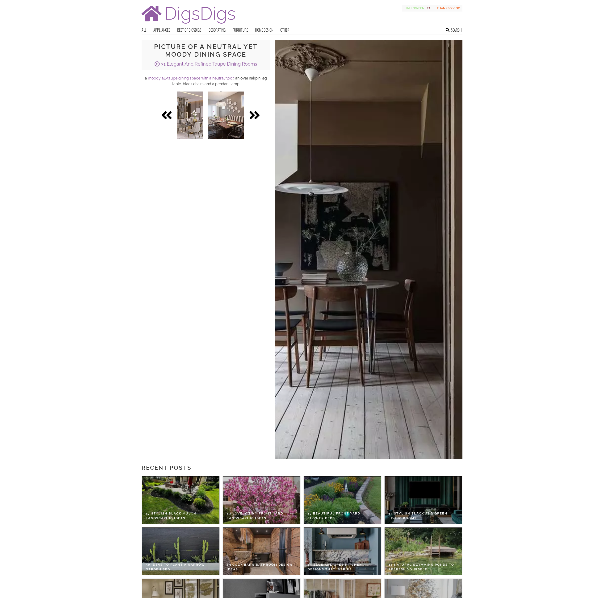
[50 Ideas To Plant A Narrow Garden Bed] (180, 551)
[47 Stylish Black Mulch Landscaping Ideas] (180, 500)
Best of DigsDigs (189, 30)
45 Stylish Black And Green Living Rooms (418, 516)
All (144, 30)
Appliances (161, 30)
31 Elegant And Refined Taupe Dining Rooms (208, 64)
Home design (264, 30)
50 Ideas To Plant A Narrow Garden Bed (175, 567)
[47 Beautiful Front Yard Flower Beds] (342, 500)
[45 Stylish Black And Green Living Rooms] (423, 500)
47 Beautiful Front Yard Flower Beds (334, 516)
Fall (430, 8)
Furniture (240, 30)
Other (284, 30)
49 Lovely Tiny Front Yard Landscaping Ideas (255, 516)
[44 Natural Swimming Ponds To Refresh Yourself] (423, 551)
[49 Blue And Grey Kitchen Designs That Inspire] (342, 551)
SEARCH (456, 30)
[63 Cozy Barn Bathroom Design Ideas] (261, 551)
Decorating (217, 30)
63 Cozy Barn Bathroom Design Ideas (260, 567)
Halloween (414, 8)
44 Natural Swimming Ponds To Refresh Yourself (421, 567)
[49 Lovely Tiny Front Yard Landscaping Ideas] (261, 500)
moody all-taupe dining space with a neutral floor (190, 78)
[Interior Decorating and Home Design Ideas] (188, 24)
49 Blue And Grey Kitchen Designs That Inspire (335, 567)
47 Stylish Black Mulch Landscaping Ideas (171, 516)
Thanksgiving (448, 8)
